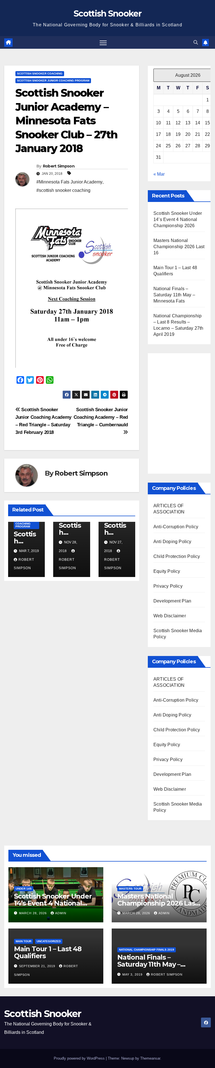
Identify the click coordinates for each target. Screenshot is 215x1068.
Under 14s (24, 888)
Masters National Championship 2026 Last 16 (178, 246)
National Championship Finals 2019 (146, 949)
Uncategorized (49, 941)
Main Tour (23, 941)
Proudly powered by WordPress (80, 1058)
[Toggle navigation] (103, 42)
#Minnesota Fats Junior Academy (69, 182)
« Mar (159, 174)
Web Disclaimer (169, 615)
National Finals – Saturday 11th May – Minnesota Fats (174, 294)
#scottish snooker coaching (63, 190)
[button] (195, 42)
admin (60, 913)
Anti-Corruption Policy (175, 526)
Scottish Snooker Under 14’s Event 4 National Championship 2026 (177, 219)
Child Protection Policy (176, 556)
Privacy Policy (168, 586)
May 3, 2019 (133, 974)
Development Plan (172, 601)
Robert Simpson (58, 166)
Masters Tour (130, 888)
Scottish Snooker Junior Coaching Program (53, 80)
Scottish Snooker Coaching (39, 73)
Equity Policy (166, 571)
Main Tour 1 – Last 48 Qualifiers (47, 952)
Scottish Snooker (107, 13)
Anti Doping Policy (172, 541)
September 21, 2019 (37, 966)
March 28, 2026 (33, 913)
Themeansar (150, 1058)
